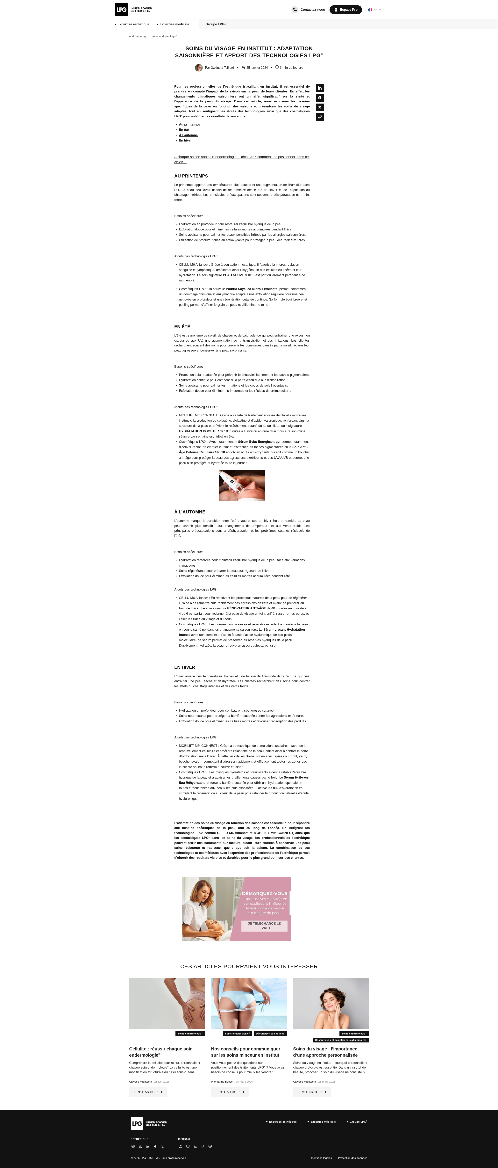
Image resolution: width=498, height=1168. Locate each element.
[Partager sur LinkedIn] (320, 88)
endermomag (137, 36)
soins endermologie (164, 36)
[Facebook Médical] (202, 1146)
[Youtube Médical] (210, 1146)
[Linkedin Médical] (195, 1146)
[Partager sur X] (320, 107)
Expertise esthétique (133, 24)
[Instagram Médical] (180, 1146)
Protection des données (352, 1157)
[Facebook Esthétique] (155, 1146)
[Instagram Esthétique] (133, 1146)
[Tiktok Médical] (188, 1146)
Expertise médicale (174, 24)
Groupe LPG (215, 24)
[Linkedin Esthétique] (148, 1146)
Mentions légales (321, 1157)
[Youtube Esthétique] (162, 1146)
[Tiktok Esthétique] (140, 1146)
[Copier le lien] (320, 117)
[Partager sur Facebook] (320, 98)
